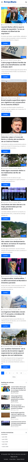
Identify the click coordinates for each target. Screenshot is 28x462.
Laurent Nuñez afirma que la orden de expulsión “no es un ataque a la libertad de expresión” (12, 30)
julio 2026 (4, 437)
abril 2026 (4, 444)
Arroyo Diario (12, 459)
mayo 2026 (5, 441)
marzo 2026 (5, 446)
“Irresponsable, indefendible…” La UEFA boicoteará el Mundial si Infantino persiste (14, 280)
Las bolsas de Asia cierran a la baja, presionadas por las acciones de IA (13, 206)
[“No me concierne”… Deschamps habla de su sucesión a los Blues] (5, 407)
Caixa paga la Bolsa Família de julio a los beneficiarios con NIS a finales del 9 (13, 64)
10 (17, 373)
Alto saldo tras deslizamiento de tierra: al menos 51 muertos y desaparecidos (13, 243)
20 (21, 373)
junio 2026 (4, 439)
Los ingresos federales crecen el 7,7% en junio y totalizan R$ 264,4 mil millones (13, 314)
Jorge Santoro (5, 60)
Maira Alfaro (5, 98)
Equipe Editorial (20, 459)
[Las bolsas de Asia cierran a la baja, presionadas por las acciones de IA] (5, 423)
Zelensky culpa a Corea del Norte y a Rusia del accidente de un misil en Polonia (13, 139)
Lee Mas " (5, 43)
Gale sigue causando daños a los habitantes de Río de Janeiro (13, 172)
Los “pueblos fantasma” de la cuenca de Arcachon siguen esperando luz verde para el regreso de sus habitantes (13, 352)
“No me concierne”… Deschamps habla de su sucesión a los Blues (18, 406)
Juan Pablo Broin (6, 24)
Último (14, 377)
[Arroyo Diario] (10, 2)
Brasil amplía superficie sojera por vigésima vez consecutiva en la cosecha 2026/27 (13, 102)
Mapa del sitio (14, 456)
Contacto (6, 459)
